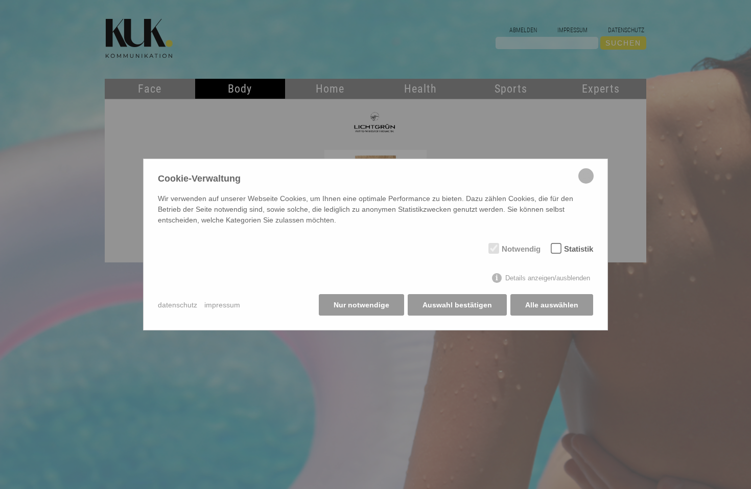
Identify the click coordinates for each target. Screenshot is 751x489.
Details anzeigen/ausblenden (547, 278)
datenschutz (177, 305)
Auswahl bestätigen (457, 305)
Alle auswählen (551, 305)
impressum (222, 305)
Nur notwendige (361, 305)
